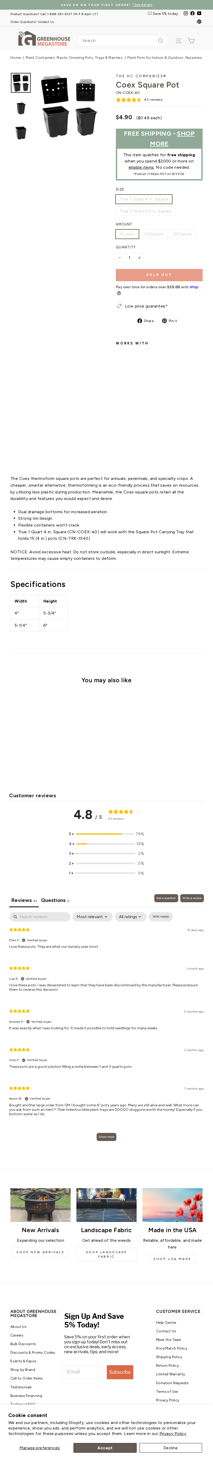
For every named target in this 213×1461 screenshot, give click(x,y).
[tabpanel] (106, 1029)
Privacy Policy (173, 1433)
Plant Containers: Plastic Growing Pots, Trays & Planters (74, 57)
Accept (104, 1447)
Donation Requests (172, 1383)
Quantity (126, 247)
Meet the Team (168, 1340)
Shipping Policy (169, 1357)
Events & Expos (23, 1361)
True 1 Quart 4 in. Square (144, 199)
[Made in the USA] (172, 1205)
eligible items (141, 167)
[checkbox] (161, 916)
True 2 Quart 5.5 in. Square (145, 211)
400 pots (154, 233)
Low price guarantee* (146, 306)
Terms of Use (167, 1391)
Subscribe (120, 1372)
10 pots (127, 233)
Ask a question (166, 898)
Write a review (192, 898)
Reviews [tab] (24, 900)
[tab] (55, 900)
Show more (106, 1137)
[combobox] (123, 40)
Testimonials (21, 1387)
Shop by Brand (22, 1370)
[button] (106, 834)
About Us (18, 1327)
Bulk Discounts (23, 1344)
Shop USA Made (172, 1259)
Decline (170, 1447)
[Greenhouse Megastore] (44, 38)
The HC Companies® (141, 76)
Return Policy (167, 1365)
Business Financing (26, 1396)
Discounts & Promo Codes (32, 1352)
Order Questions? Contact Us (32, 22)
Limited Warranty (170, 1374)
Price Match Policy (171, 1348)
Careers (16, 1335)
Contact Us (166, 1331)
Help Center (166, 1322)
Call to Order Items (26, 1378)
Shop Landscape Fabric (106, 1254)
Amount (124, 224)
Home (15, 57)
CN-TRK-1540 (74, 538)
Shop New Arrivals (40, 1252)
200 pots (182, 233)
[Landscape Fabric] (106, 1205)
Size (120, 189)
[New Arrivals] (40, 1205)
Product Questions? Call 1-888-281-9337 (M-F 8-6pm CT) (54, 14)
